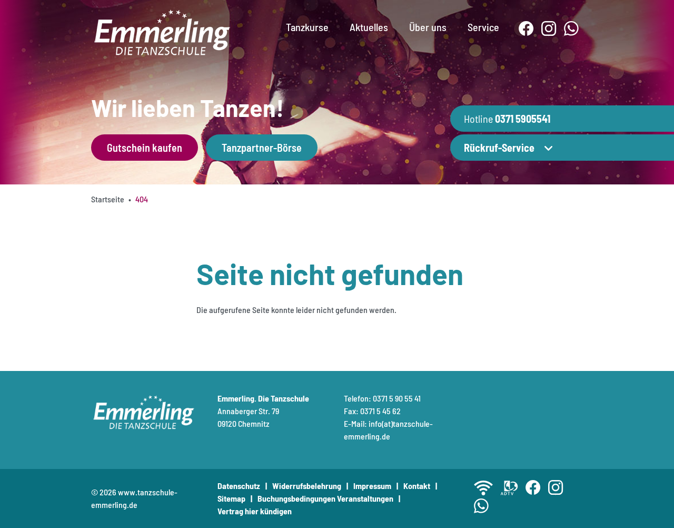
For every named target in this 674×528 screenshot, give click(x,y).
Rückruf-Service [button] (499, 147)
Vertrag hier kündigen (254, 511)
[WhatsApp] (571, 28)
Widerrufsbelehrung (306, 486)
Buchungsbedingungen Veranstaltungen (325, 498)
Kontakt (416, 486)
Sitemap (231, 498)
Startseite (107, 199)
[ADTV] (509, 488)
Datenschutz (238, 486)
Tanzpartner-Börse (262, 147)
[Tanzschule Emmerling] (162, 31)
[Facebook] (526, 28)
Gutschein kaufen (144, 147)
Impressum (372, 486)
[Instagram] (549, 28)
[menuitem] (307, 18)
